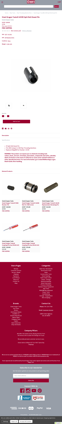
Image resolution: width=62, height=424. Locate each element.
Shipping (16, 274)
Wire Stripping (46, 297)
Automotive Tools (46, 270)
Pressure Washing (46, 285)
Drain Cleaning (46, 276)
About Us (16, 279)
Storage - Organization (46, 296)
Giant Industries (16, 323)
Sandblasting (46, 294)
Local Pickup (16, 278)
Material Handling (46, 281)
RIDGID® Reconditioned (46, 290)
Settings (5, 421)
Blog (16, 283)
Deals (46, 272)
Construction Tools (46, 274)
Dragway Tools (16, 319)
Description (5, 135)
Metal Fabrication (46, 283)
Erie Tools (16, 308)
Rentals (16, 269)
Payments (16, 276)
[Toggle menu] (2, 2)
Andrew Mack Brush (16, 315)
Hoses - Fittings (46, 279)
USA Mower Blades (16, 312)
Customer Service (16, 270)
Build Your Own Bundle (46, 269)
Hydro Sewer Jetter (46, 278)
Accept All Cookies (25, 421)
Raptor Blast (16, 317)
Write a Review (26, 31)
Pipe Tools (46, 288)
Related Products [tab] (7, 171)
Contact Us (16, 281)
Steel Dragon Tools (16, 306)
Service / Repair (16, 272)
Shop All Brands (16, 324)
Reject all (14, 421)
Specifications (6, 140)
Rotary (16, 310)
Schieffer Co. (16, 314)
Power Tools (46, 292)
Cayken (16, 321)
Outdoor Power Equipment (46, 287)
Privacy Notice (24, 414)
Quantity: (4, 113)
